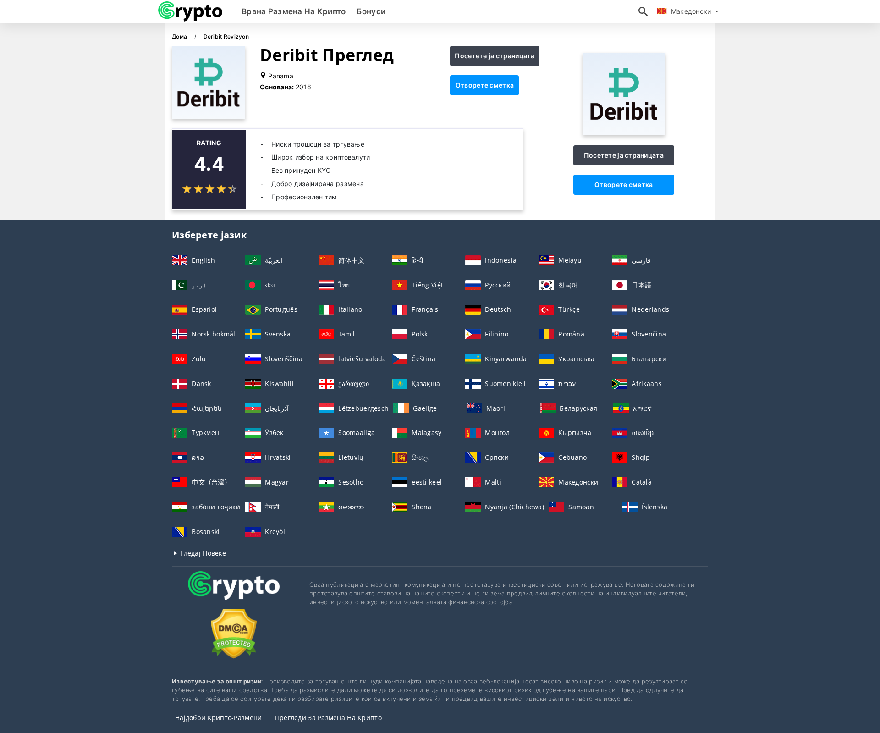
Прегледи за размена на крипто (328, 717)
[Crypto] (234, 594)
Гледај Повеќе (202, 553)
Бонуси (371, 11)
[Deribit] (624, 133)
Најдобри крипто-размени (218, 717)
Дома (180, 36)
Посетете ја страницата (494, 56)
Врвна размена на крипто (294, 11)
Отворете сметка (485, 85)
